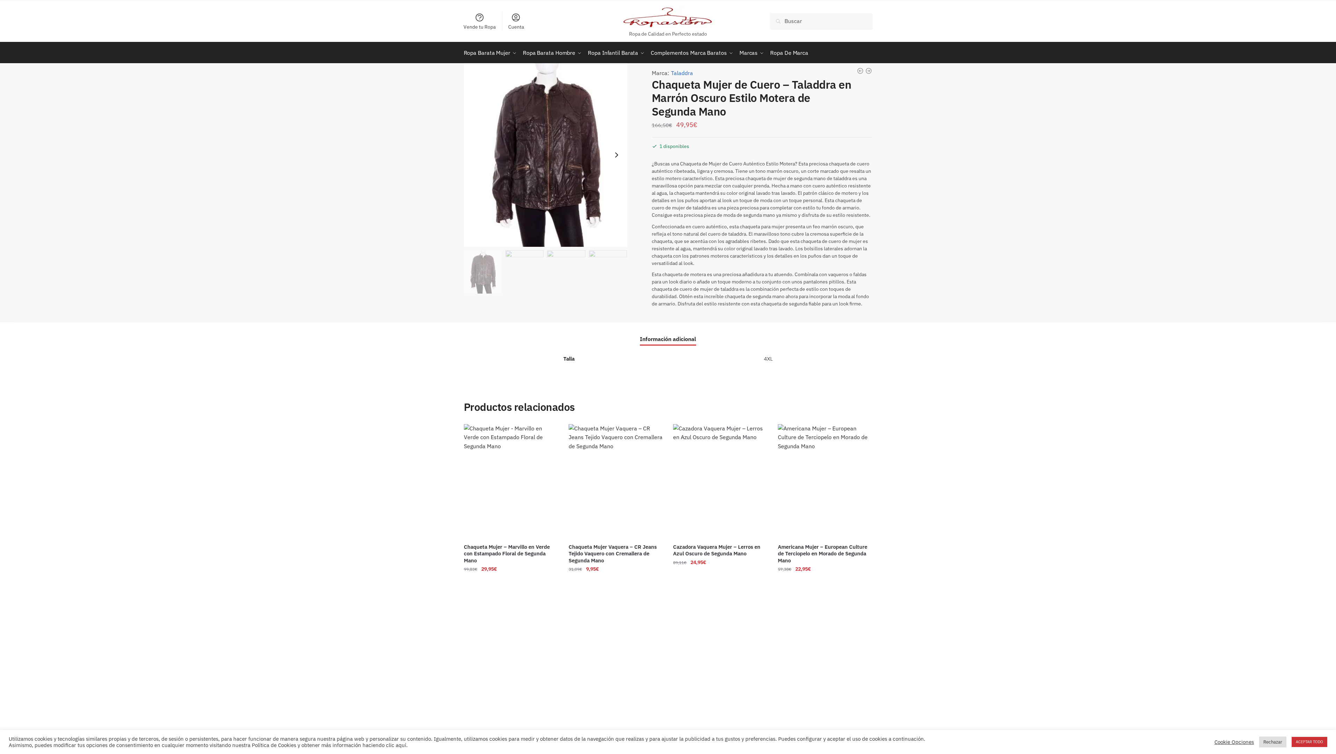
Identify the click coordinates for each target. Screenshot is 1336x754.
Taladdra (682, 72)
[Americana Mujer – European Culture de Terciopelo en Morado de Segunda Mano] (825, 481)
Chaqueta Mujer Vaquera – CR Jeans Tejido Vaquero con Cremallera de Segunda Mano (613, 554)
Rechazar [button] (1272, 742)
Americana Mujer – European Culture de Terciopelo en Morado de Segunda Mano (822, 554)
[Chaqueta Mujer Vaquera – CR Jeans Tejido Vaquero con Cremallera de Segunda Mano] (616, 481)
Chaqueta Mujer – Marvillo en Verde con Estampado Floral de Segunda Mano (507, 554)
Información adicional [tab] (668, 338)
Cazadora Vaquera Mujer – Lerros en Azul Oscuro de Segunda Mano (716, 550)
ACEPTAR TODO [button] (1309, 741)
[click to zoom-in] (545, 155)
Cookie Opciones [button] (1234, 742)
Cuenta (516, 27)
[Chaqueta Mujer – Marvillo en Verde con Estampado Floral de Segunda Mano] (511, 481)
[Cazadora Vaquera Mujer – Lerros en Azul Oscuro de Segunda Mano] (720, 481)
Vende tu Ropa (479, 27)
